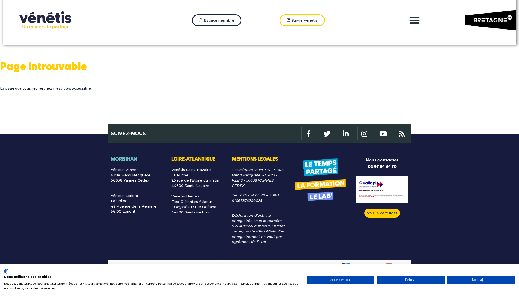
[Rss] (401, 133)
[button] (414, 20)
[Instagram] (364, 133)
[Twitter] (327, 133)
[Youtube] (383, 133)
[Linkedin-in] (345, 133)
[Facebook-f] (308, 133)
